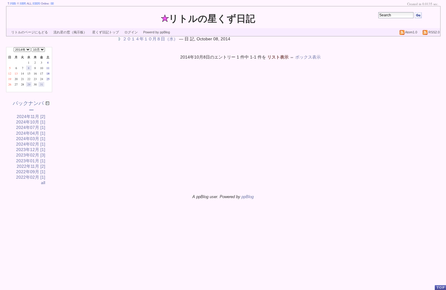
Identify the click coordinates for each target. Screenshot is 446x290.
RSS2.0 (433, 32)
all (43, 182)
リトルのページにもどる (29, 32)
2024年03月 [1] (30, 138)
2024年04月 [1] (30, 133)
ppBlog (248, 196)
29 (28, 84)
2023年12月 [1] (30, 149)
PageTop (440, 287)
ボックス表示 (308, 57)
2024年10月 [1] (30, 122)
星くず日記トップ (105, 32)
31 (41, 84)
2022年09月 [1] (30, 171)
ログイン (131, 32)
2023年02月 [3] (30, 155)
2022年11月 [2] (31, 166)
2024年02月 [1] (30, 144)
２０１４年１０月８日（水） (150, 38)
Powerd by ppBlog (156, 32)
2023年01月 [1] (30, 160)
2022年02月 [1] (30, 177)
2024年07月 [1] (30, 127)
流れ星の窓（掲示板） (70, 32)
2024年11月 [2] (31, 116)
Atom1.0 (410, 32)
